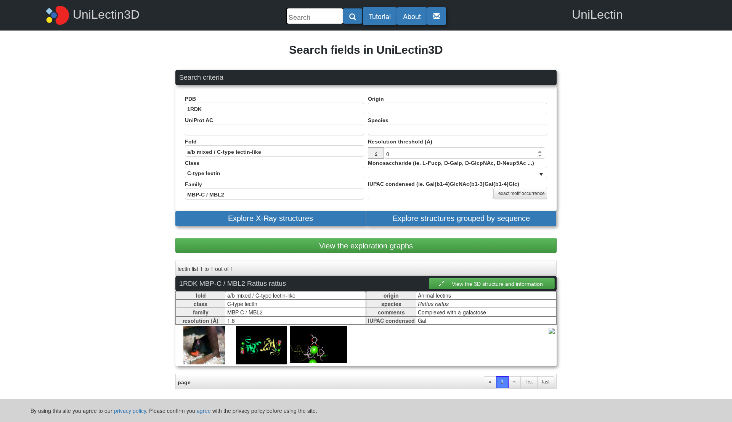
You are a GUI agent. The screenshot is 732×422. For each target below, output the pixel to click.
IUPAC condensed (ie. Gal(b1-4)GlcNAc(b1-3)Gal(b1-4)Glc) (456, 188)
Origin (376, 99)
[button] (270, 218)
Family (193, 184)
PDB (190, 99)
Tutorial (380, 16)
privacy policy (130, 410)
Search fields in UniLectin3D (366, 49)
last (545, 382)
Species (378, 120)
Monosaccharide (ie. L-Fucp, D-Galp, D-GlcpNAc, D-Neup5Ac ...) (451, 163)
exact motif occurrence (521, 193)
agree (204, 410)
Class (192, 163)
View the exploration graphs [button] (366, 246)
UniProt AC (199, 120)
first (529, 382)
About (412, 16)
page (184, 382)
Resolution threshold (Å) (400, 142)
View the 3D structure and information (497, 284)
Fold (191, 142)
